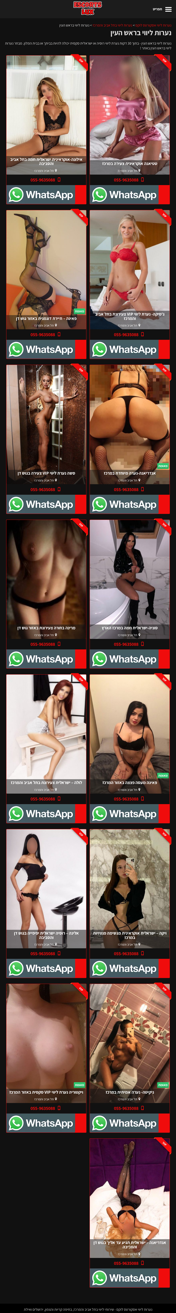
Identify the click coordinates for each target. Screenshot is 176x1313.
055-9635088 (126, 180)
